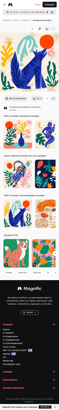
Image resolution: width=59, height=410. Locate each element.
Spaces (6, 329)
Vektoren (26, 20)
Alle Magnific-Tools (11, 364)
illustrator (37, 273)
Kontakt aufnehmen (13, 387)
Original (18, 38)
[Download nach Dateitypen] (53, 29)
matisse (9, 273)
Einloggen (49, 4)
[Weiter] (47, 98)
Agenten (9, 354)
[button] (30, 312)
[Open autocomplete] (6, 12)
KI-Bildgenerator (10, 336)
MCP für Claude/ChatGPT (17, 350)
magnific (12, 110)
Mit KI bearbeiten (17, 98)
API (4, 357)
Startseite (7, 20)
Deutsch (29, 312)
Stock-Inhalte (9, 347)
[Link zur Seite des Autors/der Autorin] (5, 109)
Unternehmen (10, 379)
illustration (22, 273)
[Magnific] (29, 289)
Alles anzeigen (32, 116)
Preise (38, 4)
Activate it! (45, 407)
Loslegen (8, 371)
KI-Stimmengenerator (13, 343)
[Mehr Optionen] (32, 29)
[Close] (55, 407)
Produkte (8, 324)
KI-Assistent (8, 333)
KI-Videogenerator (11, 340)
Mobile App (8, 360)
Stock (16, 20)
